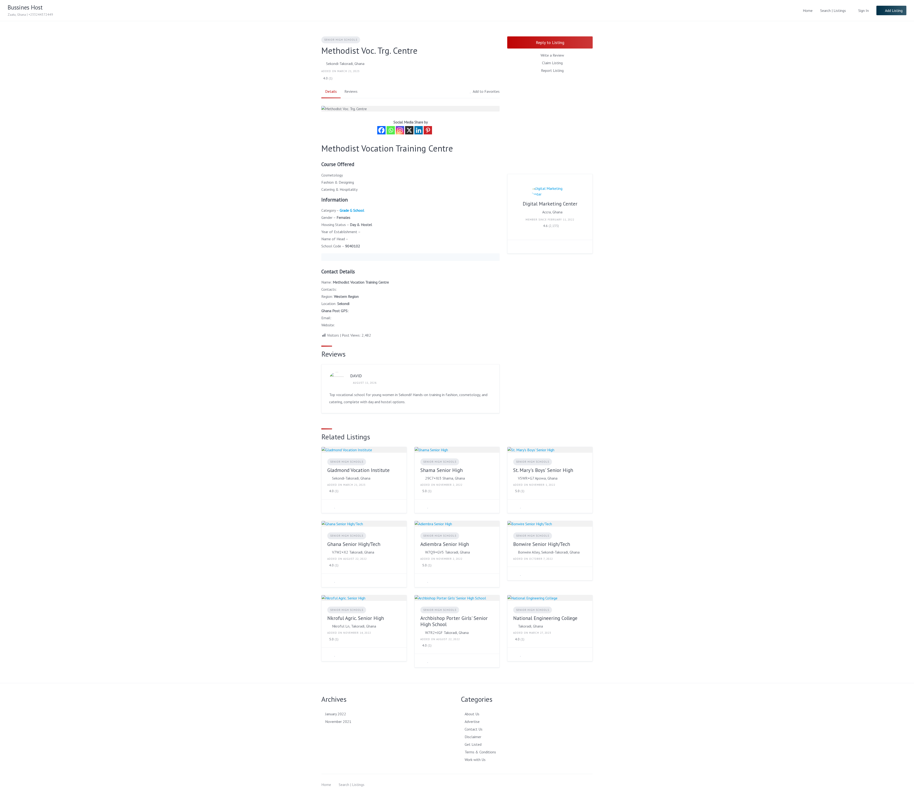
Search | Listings (833, 10)
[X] (409, 130)
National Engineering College (545, 618)
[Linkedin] (418, 130)
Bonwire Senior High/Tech (541, 544)
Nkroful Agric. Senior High (355, 618)
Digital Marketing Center (550, 204)
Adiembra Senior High (444, 544)
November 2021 (338, 721)
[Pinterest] (428, 130)
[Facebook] (381, 130)
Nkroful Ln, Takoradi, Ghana (354, 626)
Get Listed (473, 744)
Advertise (472, 721)
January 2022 (335, 714)
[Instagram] (400, 130)
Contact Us (473, 729)
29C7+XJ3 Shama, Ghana (445, 478)
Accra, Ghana (552, 212)
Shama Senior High (441, 470)
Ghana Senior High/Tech (353, 544)
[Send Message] (514, 247)
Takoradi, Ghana (530, 626)
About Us (472, 714)
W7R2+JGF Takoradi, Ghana (447, 632)
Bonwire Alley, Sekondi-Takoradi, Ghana (549, 552)
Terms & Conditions (480, 752)
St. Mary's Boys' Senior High (543, 470)
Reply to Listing (550, 42)
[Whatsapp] (391, 130)
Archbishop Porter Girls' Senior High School (454, 621)
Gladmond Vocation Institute (358, 470)
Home (808, 10)
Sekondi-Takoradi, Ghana (345, 63)
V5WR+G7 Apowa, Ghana (537, 478)
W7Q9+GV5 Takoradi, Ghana (447, 552)
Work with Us (475, 759)
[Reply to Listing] (328, 506)
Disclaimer (473, 736)
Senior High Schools (340, 39)
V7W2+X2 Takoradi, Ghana (353, 552)
